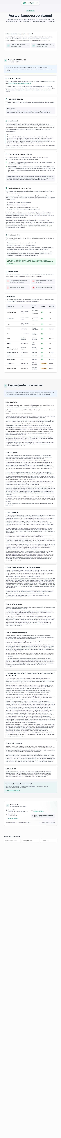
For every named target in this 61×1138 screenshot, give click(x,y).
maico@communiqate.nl (13, 790)
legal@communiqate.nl (38, 811)
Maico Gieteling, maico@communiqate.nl (19, 83)
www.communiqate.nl (13, 818)
